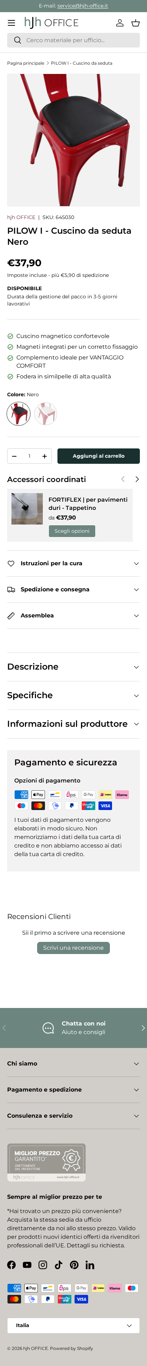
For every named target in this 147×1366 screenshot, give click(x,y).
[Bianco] (45, 413)
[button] (135, 23)
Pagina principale (25, 63)
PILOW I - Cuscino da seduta (81, 63)
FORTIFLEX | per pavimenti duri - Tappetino (88, 503)
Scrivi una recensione (73, 947)
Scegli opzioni (72, 531)
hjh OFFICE (21, 217)
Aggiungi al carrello (99, 456)
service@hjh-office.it (82, 6)
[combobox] (73, 40)
